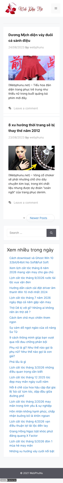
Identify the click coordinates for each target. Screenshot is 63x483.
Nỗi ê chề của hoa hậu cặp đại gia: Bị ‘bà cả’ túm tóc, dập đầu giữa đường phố (32, 392)
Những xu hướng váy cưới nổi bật (31, 451)
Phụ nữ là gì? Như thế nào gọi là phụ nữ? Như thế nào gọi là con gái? (31, 352)
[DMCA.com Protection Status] (8, 480)
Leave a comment (26, 108)
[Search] (51, 233)
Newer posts (38, 218)
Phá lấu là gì (17, 361)
